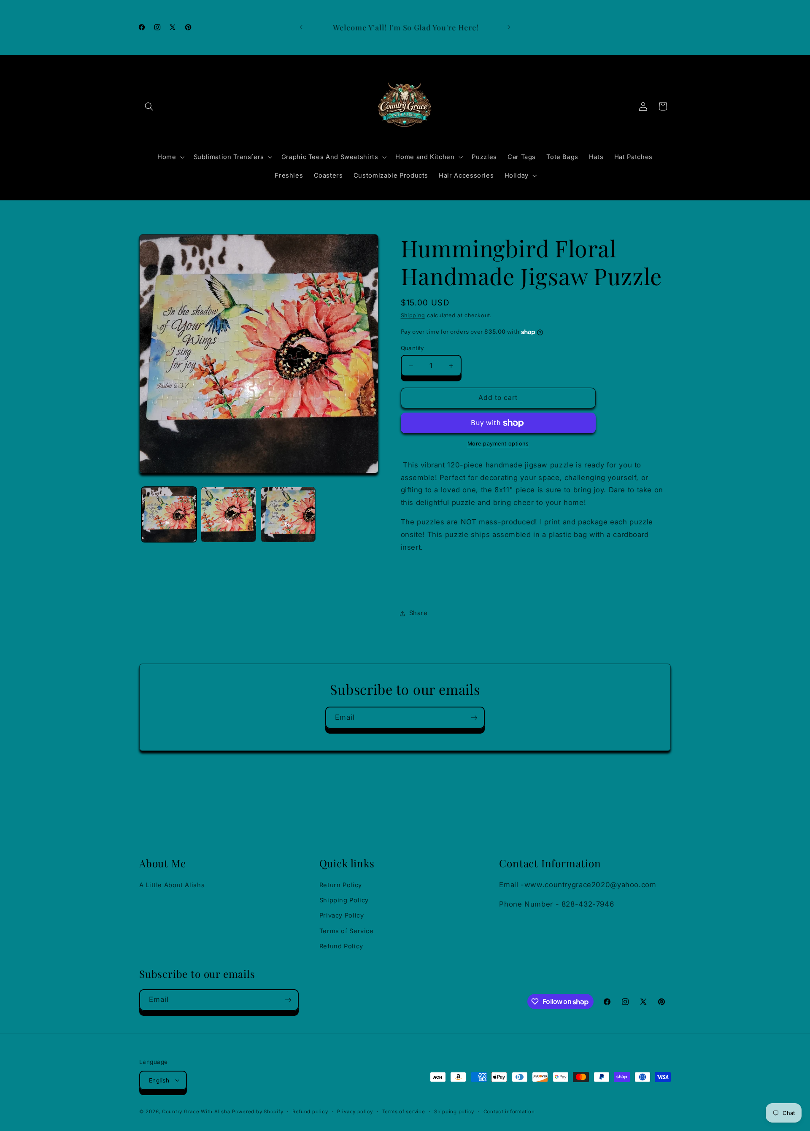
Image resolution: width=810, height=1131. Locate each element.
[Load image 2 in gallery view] (228, 514)
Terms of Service (346, 931)
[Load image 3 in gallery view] (288, 514)
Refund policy (310, 1111)
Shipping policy (454, 1111)
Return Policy (340, 885)
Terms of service (403, 1111)
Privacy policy (355, 1111)
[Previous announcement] (301, 27)
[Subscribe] (474, 717)
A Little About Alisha (172, 885)
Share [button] (418, 613)
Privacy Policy (341, 916)
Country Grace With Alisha (196, 1111)
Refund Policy (341, 946)
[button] (149, 106)
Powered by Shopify (257, 1111)
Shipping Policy (344, 900)
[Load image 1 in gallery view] (169, 514)
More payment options (498, 444)
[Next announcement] (509, 27)
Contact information (509, 1111)
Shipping (413, 315)
